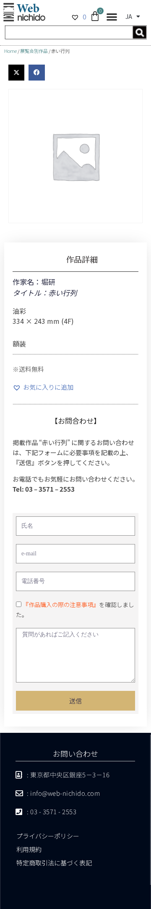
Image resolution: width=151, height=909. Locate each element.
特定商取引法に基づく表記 (54, 862)
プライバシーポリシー (47, 835)
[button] (111, 17)
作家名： (27, 281)
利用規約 (29, 849)
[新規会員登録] (75, 36)
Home (10, 50)
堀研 (48, 281)
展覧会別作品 (34, 50)
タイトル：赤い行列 (45, 292)
